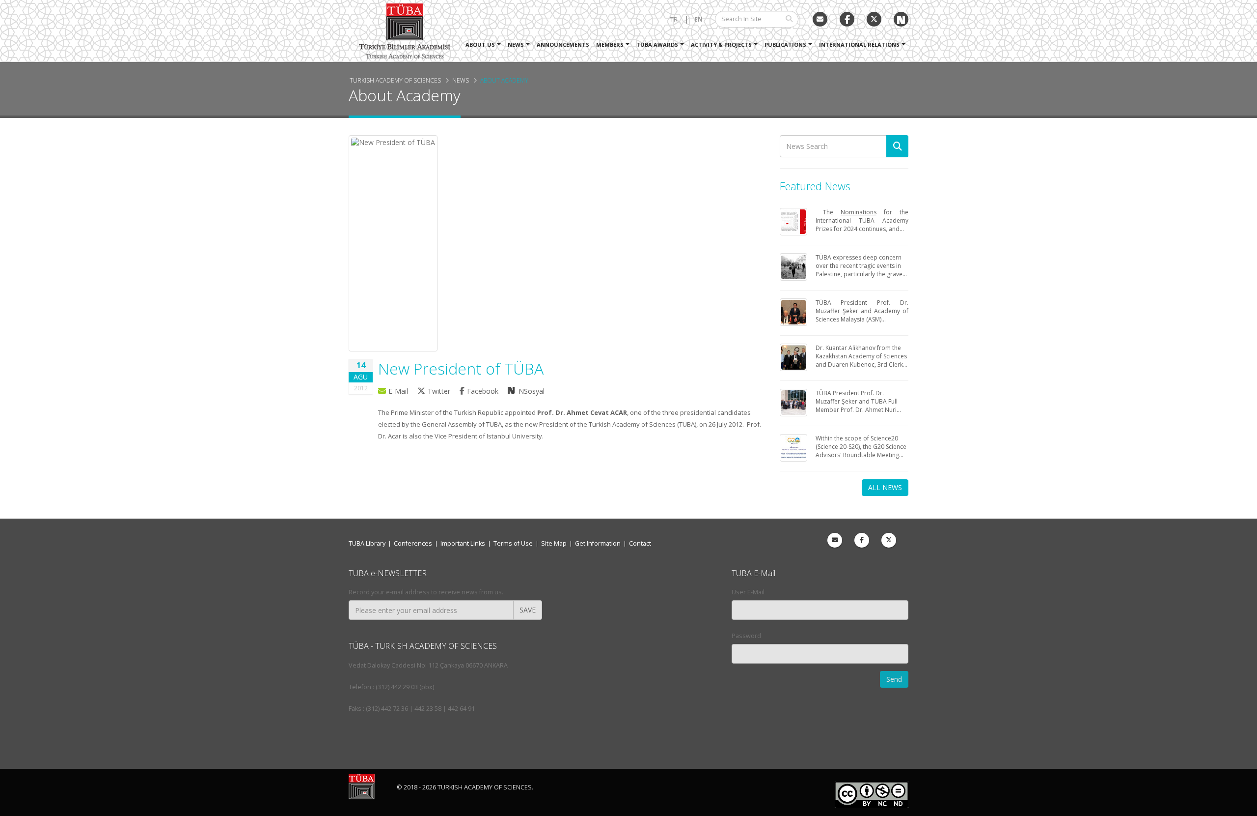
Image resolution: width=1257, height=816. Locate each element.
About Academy (504, 80)
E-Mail (398, 391)
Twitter (440, 391)
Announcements (563, 44)
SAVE (527, 609)
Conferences (413, 543)
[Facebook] (861, 540)
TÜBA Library (367, 543)
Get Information (598, 543)
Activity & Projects (721, 44)
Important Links (462, 543)
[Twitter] (874, 19)
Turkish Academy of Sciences (395, 80)
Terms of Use (513, 543)
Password (746, 636)
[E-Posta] (820, 19)
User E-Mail (748, 592)
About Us (480, 44)
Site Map (554, 543)
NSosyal (531, 391)
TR (674, 19)
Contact (640, 543)
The (828, 212)
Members (610, 44)
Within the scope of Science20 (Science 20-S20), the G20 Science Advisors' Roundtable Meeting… (861, 446)
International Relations (859, 44)
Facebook (483, 391)
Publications (785, 44)
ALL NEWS (885, 487)
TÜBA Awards (657, 44)
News (516, 44)
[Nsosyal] (901, 19)
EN (698, 19)
